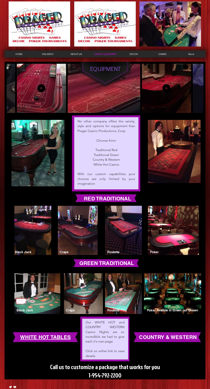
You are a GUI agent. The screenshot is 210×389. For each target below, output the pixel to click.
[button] (61, 108)
